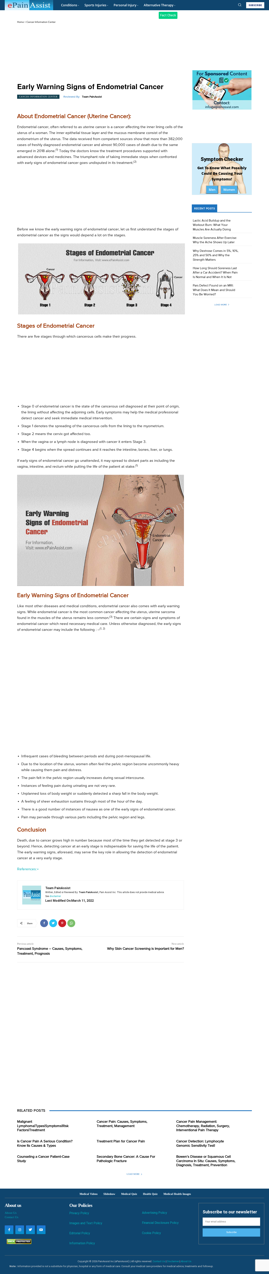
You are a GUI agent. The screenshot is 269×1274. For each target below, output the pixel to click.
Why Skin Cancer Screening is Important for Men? (145, 949)
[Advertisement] (100, 53)
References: (27, 869)
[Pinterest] (62, 923)
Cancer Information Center (41, 22)
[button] (239, 4)
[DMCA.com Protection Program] (18, 1243)
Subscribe (231, 1232)
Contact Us (11, 1217)
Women (229, 190)
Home (20, 22)
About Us (11, 1212)
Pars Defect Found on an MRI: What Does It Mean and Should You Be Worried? (214, 290)
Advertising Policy (154, 1213)
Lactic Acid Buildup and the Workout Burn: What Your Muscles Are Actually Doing (212, 225)
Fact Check (168, 15)
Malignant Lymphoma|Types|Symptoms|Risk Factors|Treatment (43, 1126)
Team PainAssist (92, 96)
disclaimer (55, 896)
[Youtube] (41, 1229)
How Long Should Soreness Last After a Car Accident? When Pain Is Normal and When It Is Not (215, 273)
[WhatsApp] (71, 923)
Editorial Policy (79, 1233)
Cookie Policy (151, 1233)
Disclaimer (173, 1261)
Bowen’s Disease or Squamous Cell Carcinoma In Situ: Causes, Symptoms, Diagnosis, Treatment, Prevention (205, 1161)
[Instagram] (19, 1229)
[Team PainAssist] (31, 895)
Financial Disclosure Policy (160, 1223)
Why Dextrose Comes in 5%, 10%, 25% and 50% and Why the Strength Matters (215, 255)
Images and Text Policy (85, 1223)
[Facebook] (44, 923)
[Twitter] (53, 923)
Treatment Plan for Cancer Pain (121, 1141)
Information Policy (82, 1243)
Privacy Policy (79, 1213)
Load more (220, 305)
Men (212, 190)
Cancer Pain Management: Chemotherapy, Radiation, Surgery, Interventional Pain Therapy (203, 1126)
